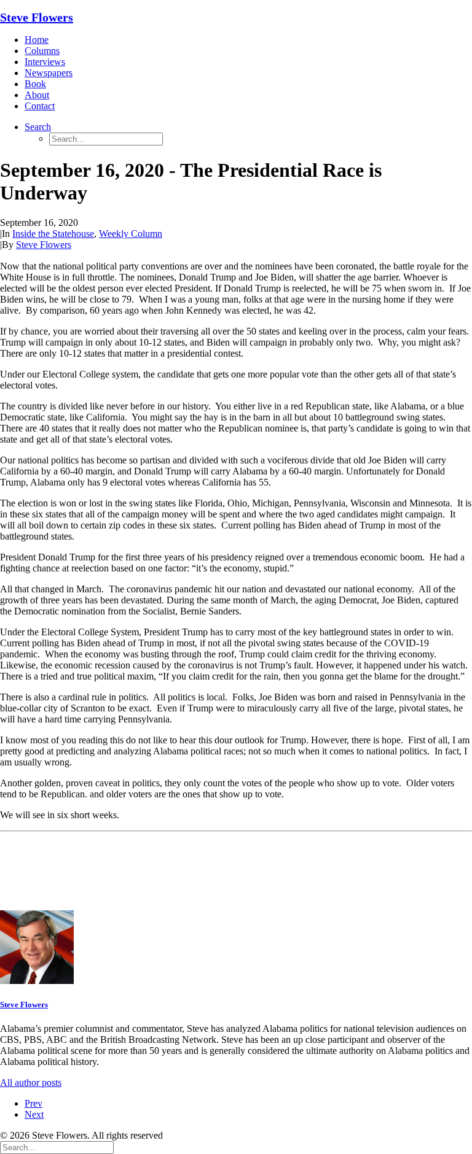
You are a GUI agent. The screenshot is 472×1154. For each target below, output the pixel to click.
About (37, 95)
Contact (40, 106)
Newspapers (49, 73)
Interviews (45, 61)
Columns (42, 50)
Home (37, 39)
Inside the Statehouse (53, 233)
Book (35, 84)
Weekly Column (130, 233)
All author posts (30, 1082)
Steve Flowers (43, 244)
